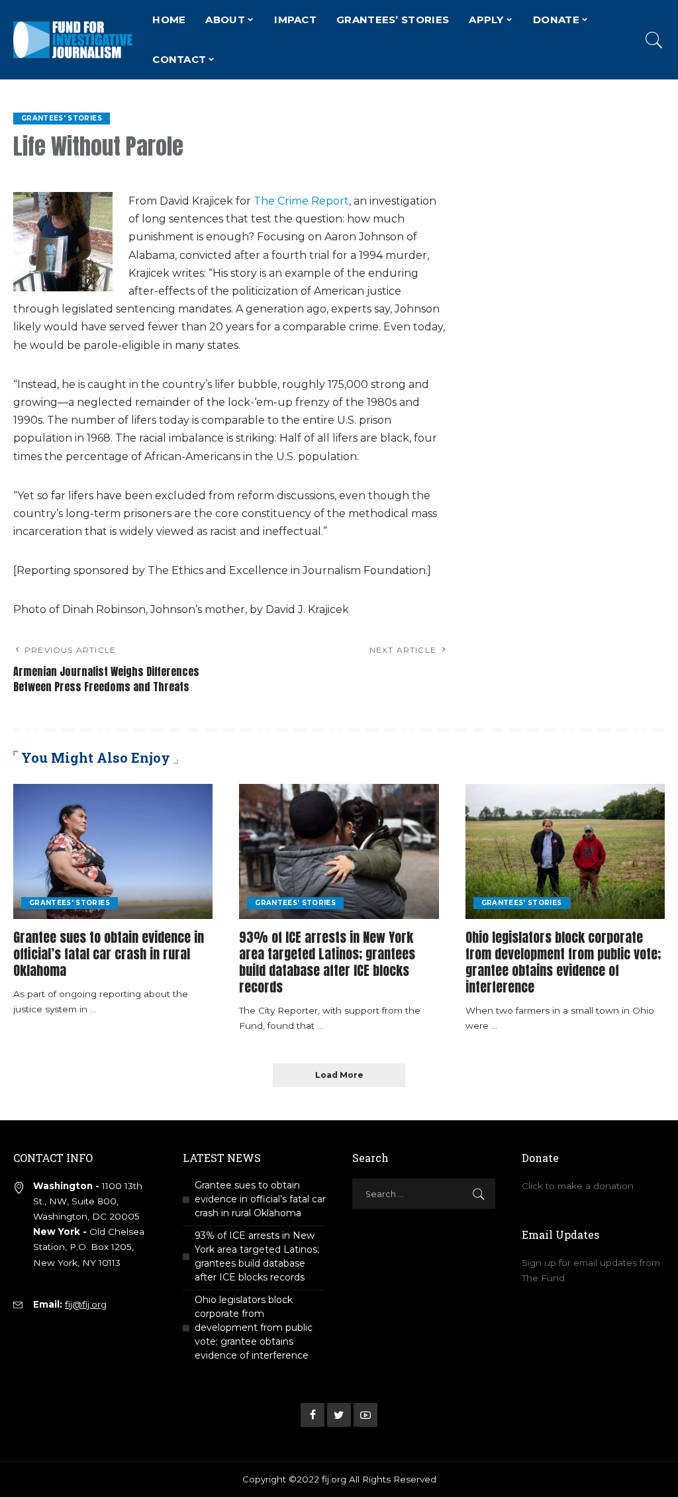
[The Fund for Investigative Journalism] (72, 39)
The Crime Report (301, 201)
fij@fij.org (86, 1304)
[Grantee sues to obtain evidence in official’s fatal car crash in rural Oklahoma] (113, 851)
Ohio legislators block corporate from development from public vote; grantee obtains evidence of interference (563, 962)
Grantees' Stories (61, 118)
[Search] (654, 39)
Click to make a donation (578, 1186)
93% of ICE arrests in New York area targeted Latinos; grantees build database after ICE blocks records (327, 962)
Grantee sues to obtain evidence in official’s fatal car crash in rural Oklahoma (108, 954)
